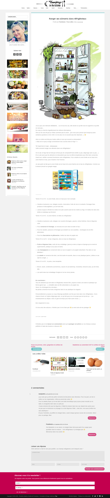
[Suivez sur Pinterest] (17, 54)
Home (23, 8)
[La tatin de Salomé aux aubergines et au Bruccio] (9, 181)
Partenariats (84, 8)
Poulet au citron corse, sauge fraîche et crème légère (19, 161)
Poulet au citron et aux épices (19, 173)
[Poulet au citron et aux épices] (9, 174)
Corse (42, 8)
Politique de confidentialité (84, 496)
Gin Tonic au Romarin (17, 167)
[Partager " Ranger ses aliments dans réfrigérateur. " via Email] (64, 337)
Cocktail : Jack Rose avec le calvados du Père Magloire (19, 187)
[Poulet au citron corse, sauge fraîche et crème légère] (9, 162)
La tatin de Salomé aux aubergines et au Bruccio (18, 180)
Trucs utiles (69, 22)
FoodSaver (35, 369)
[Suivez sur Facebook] (14, 54)
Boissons (60, 8)
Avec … (75, 8)
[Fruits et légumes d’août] (59, 364)
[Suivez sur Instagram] (20, 54)
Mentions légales (73, 496)
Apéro (28, 8)
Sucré (53, 8)
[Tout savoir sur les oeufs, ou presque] (95, 362)
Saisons (35, 8)
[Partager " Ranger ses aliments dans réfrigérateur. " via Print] (67, 337)
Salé (47, 8)
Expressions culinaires (74, 369)
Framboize (62, 22)
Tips (56, 496)
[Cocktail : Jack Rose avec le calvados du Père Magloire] (9, 187)
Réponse (92, 418)
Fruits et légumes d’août (57, 373)
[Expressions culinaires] (77, 362)
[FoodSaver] (41, 362)
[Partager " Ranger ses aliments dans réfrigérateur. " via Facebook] (58, 337)
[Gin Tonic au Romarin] (9, 168)
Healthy (68, 8)
